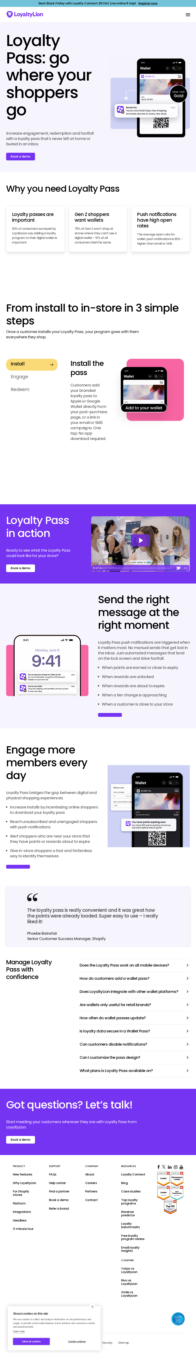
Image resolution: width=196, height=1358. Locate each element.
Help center (57, 1183)
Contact (91, 1200)
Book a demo (20, 568)
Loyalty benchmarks (130, 1225)
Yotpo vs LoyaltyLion (129, 1270)
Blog (124, 1183)
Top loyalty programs (129, 1201)
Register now (147, 3)
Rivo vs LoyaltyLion (129, 1282)
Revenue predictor (128, 1213)
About (89, 1174)
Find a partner (59, 1191)
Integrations (22, 1212)
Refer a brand (59, 1208)
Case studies (130, 1191)
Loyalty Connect (133, 1174)
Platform (19, 1203)
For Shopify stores (21, 1193)
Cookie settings (77, 1341)
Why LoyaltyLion (24, 1183)
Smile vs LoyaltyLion (129, 1294)
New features (22, 1174)
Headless (19, 1220)
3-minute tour (23, 1229)
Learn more (19, 1331)
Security (107, 1343)
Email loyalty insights (130, 1249)
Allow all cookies (31, 1341)
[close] (92, 1306)
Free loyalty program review (132, 1237)
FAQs (52, 1174)
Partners (91, 1191)
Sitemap (123, 1343)
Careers (91, 1183)
